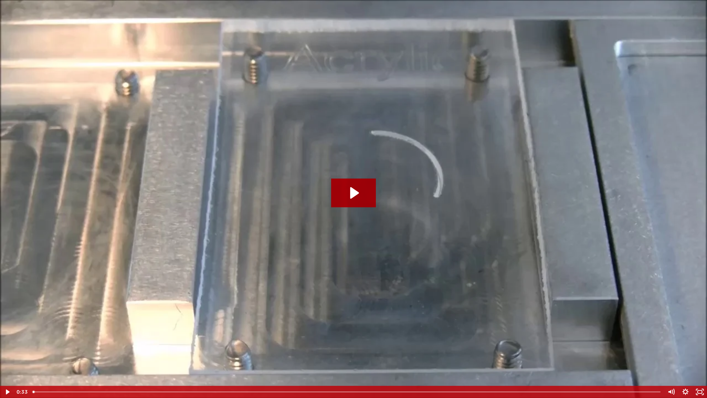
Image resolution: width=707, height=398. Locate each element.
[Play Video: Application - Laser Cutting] (353, 193)
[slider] (346, 392)
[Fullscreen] (700, 392)
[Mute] (671, 392)
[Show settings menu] (685, 392)
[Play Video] (7, 392)
